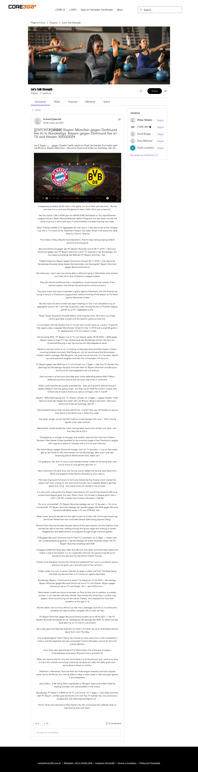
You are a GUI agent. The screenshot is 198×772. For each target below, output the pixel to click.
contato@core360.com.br (49, 763)
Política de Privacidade (149, 763)
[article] (77, 428)
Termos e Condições (127, 763)
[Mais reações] (46, 723)
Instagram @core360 (105, 763)
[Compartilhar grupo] (165, 91)
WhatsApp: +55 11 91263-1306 (78, 763)
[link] (40, 101)
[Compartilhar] (119, 119)
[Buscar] (141, 91)
